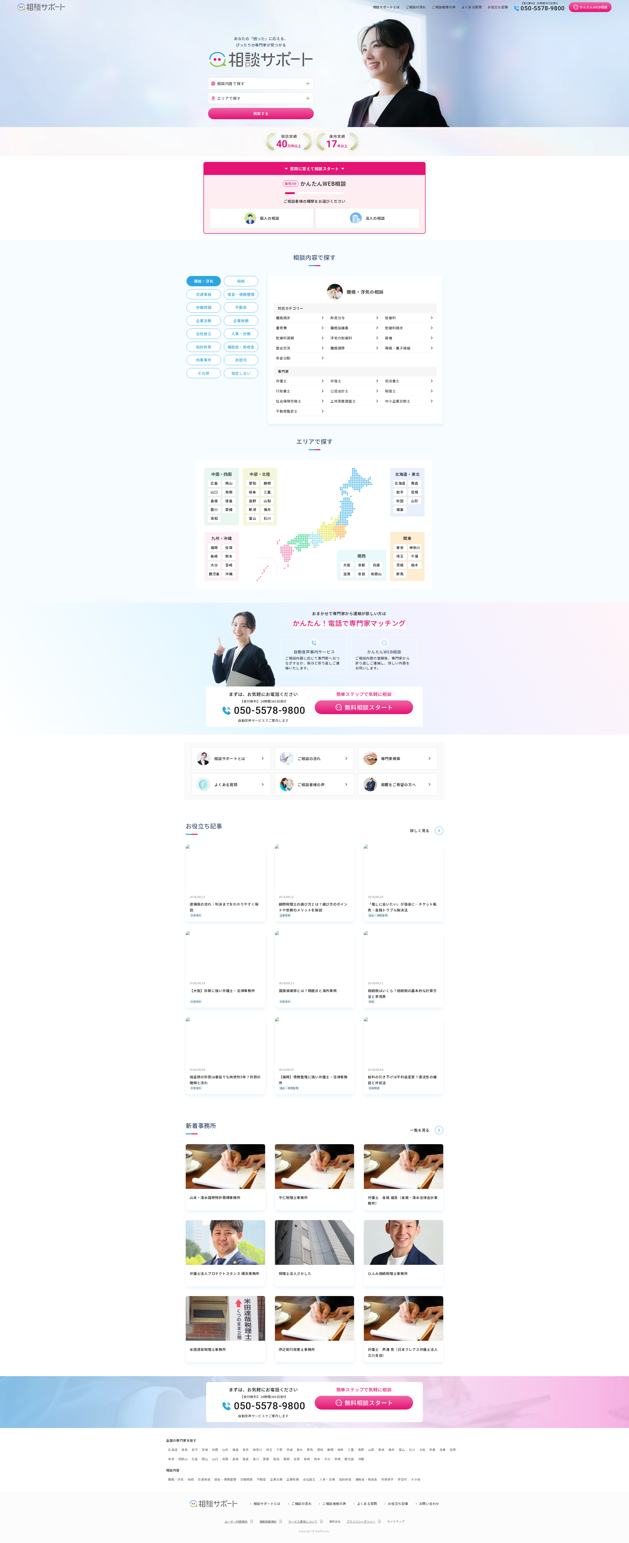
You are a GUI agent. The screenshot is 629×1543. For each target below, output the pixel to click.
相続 (371, 1001)
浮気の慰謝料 (341, 337)
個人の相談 (269, 218)
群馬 (400, 573)
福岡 (214, 547)
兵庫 (376, 564)
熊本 (229, 556)
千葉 (414, 556)
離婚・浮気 (176, 1479)
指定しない (241, 373)
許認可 (402, 1479)
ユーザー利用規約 (236, 1521)
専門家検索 (390, 758)
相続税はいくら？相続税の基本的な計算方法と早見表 (402, 993)
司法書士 (392, 380)
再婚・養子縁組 (397, 348)
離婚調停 (337, 348)
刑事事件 (196, 915)
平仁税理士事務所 (293, 1197)
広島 (214, 483)
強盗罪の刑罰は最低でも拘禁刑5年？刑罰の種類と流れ (225, 1079)
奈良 (361, 573)
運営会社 (335, 1521)
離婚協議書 (339, 327)
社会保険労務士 (288, 401)
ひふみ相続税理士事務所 (388, 1273)
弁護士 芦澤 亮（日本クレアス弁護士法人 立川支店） (403, 1352)
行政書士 (283, 391)
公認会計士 (339, 391)
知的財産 (345, 1479)
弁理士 (335, 380)
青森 (414, 483)
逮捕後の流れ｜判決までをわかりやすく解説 (224, 907)
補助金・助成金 (366, 1479)
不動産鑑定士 (287, 411)
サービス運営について (302, 1521)
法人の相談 (375, 218)
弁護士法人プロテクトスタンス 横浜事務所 (224, 1273)
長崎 (214, 556)
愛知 (252, 483)
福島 (400, 509)
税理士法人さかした (295, 1273)
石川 (267, 518)
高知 (214, 518)
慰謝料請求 (394, 327)
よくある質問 (471, 7)
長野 (252, 500)
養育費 (281, 327)
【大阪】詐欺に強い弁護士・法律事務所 (222, 990)
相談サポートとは (386, 7)
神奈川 (414, 547)
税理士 (390, 391)
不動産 (261, 1479)
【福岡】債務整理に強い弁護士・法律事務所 (313, 1079)
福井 (267, 509)
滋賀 (347, 573)
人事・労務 (327, 1479)
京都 (361, 564)
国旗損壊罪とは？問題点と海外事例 (308, 990)
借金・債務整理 (378, 915)
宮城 (414, 492)
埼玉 (400, 556)
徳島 (229, 500)
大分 (214, 564)
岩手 (400, 492)
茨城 (400, 564)
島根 (214, 500)
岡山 (229, 483)
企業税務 (285, 915)
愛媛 (229, 509)
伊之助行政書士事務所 (297, 1349)
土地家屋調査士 (343, 401)
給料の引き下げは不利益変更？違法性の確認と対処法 (402, 1079)
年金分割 (283, 358)
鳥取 (229, 492)
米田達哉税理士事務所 (208, 1349)
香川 (214, 509)
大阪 (347, 564)
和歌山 (376, 573)
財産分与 (337, 317)
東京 (400, 547)
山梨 (267, 500)
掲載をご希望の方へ (398, 784)
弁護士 (281, 380)
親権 (388, 337)
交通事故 (204, 1479)
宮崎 (229, 564)
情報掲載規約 (268, 1521)
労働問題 (374, 1088)
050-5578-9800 (543, 8)
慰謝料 (390, 317)
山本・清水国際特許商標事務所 (215, 1197)
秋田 (400, 500)
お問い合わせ (429, 1504)
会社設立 (309, 1479)
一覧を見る (419, 1130)
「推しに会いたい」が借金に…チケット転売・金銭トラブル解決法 (402, 907)
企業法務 (276, 1479)
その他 (415, 1479)
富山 (252, 518)
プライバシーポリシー (361, 1521)
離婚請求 (283, 317)
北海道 (400, 483)
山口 (214, 492)
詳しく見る (419, 830)
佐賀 (229, 547)
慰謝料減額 (285, 337)
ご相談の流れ (416, 7)
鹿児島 (214, 573)
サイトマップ (396, 1521)
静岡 (267, 483)
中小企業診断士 (397, 401)
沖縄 (229, 573)
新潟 (252, 509)
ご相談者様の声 (444, 7)
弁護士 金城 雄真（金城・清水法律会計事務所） (403, 1200)
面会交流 (283, 348)
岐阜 (252, 492)
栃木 (414, 564)
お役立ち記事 (498, 7)
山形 (414, 500)
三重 (267, 492)
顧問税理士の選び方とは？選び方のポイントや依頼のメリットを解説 (313, 907)
